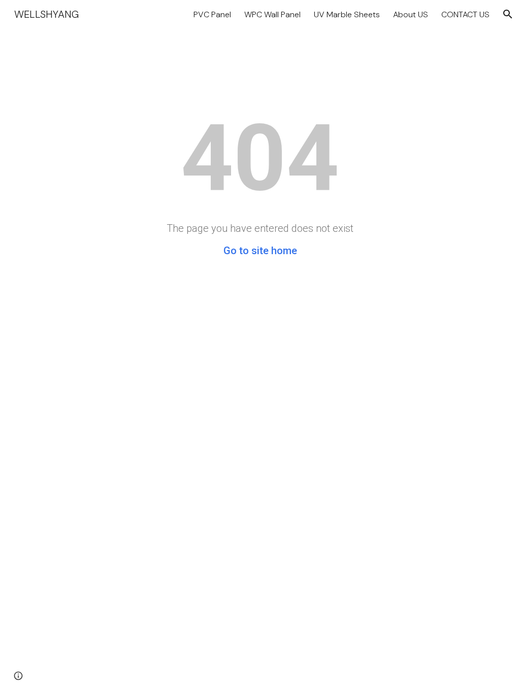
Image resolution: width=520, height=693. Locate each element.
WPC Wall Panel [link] (272, 14)
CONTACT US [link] (465, 14)
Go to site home (260, 251)
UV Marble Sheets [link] (347, 14)
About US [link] (410, 14)
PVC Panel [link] (212, 14)
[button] (508, 14)
